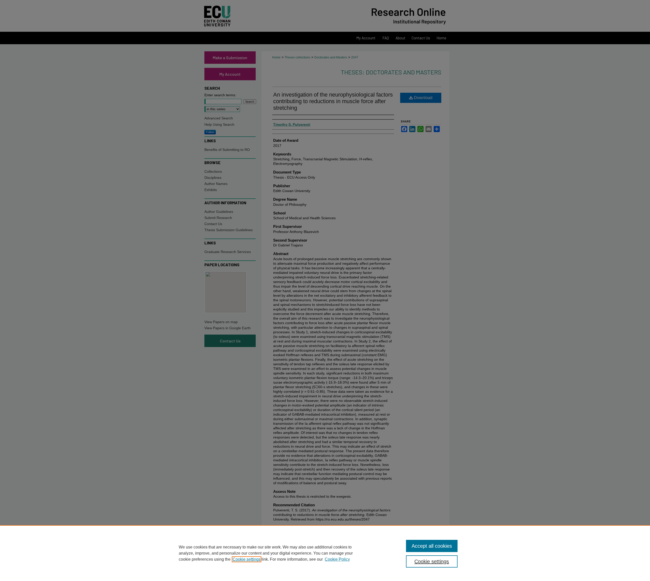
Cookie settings (247, 559)
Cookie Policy (337, 559)
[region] (325, 553)
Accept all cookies (432, 546)
